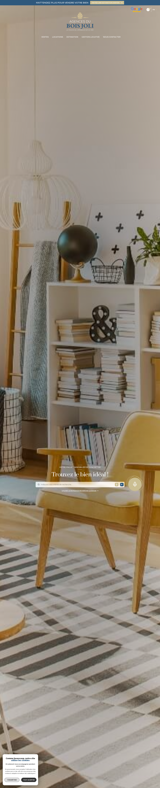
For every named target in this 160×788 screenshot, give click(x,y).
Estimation (72, 37)
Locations (57, 37)
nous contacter (111, 37)
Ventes (45, 37)
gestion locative (91, 37)
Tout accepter (29, 780)
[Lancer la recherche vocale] (135, 483)
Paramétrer (12, 780)
